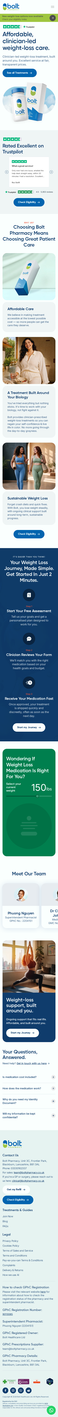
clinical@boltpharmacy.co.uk (28, 1180)
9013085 (8, 1314)
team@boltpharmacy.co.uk (29, 1172)
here (43, 1291)
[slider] (37, 796)
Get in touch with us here (32, 1063)
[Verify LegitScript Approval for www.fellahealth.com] (49, 1381)
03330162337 (19, 1168)
